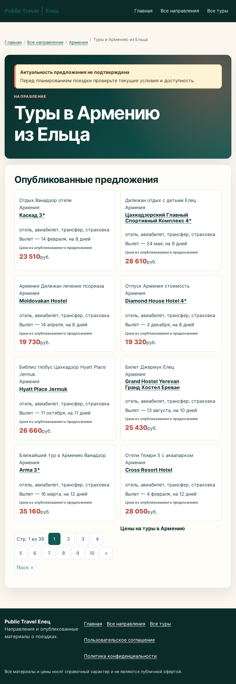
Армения (78, 42)
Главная (143, 11)
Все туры (217, 11)
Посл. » (25, 567)
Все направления (180, 11)
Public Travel (32, 11)
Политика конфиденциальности (120, 656)
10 (92, 553)
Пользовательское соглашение (119, 640)
